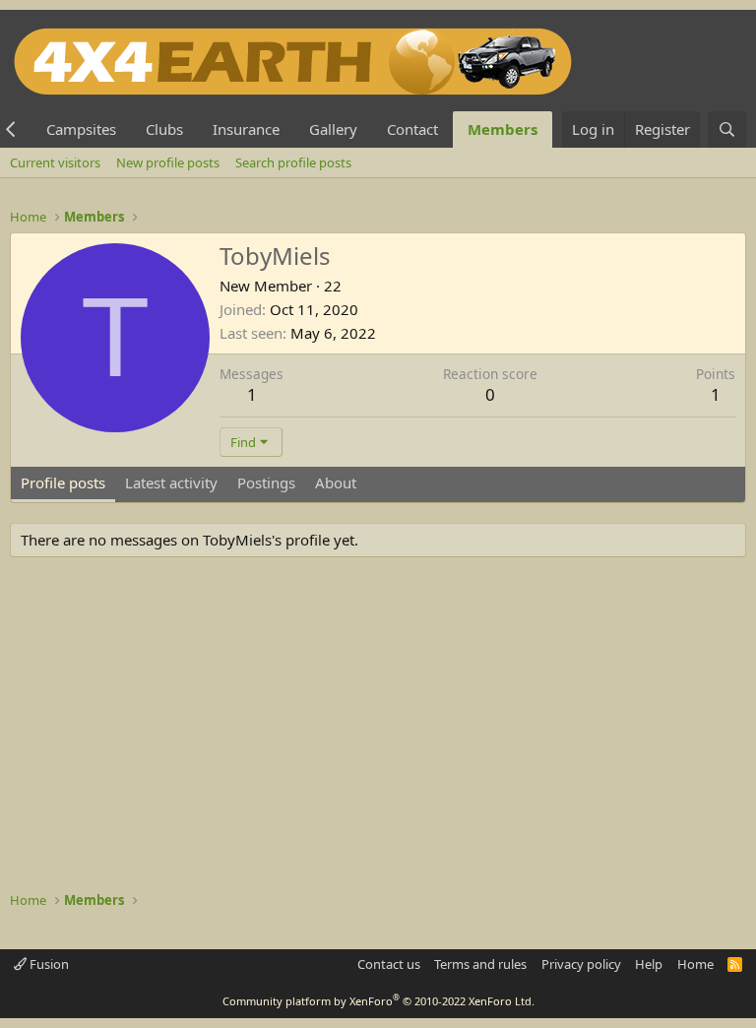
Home (695, 964)
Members (502, 129)
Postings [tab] (266, 482)
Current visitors (55, 162)
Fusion (48, 964)
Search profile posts (293, 162)
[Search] (727, 129)
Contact (412, 129)
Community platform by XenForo (378, 1001)
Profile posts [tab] (63, 482)
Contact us (388, 964)
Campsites (81, 129)
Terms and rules (480, 964)
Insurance (246, 129)
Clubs (164, 129)
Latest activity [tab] (171, 482)
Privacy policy (581, 964)
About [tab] (335, 482)
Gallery (333, 129)
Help (648, 964)
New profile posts (168, 162)
